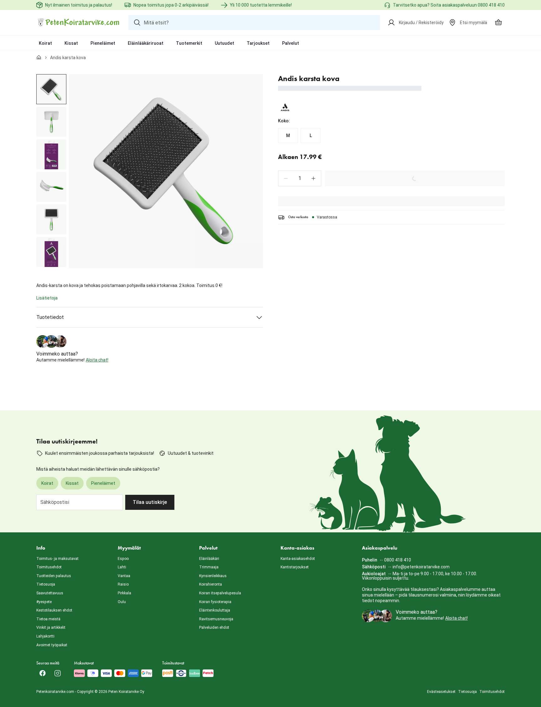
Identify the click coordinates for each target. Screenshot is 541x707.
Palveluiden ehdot (214, 627)
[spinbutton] (299, 178)
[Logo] (78, 22)
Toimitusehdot (49, 567)
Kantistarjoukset (295, 567)
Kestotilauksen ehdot (54, 610)
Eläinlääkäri (209, 558)
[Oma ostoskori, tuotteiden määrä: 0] (498, 22)
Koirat (45, 43)
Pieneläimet (102, 43)
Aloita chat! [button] (97, 359)
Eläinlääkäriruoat (145, 43)
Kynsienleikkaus (213, 576)
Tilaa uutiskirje (150, 502)
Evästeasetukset (441, 691)
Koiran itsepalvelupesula (220, 593)
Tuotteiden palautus (53, 576)
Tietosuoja (45, 584)
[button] (285, 178)
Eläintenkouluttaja (214, 610)
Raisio (123, 584)
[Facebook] (42, 673)
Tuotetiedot (50, 317)
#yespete (44, 602)
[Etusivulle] (38, 57)
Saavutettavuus (49, 593)
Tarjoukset (258, 43)
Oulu (122, 602)
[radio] (288, 135)
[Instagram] (57, 673)
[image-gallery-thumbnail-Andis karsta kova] (51, 89)
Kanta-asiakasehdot (298, 558)
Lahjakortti (45, 636)
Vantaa (124, 576)
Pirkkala (124, 593)
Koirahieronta (210, 584)
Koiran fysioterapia (215, 602)
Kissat (71, 43)
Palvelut (290, 43)
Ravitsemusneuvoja (216, 619)
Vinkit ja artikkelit (50, 627)
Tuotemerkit (189, 43)
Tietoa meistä (48, 619)
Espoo (123, 558)
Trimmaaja (209, 567)
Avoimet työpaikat (51, 645)
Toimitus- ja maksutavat (57, 558)
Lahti (122, 567)
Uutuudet (224, 43)
